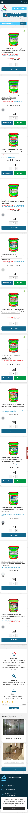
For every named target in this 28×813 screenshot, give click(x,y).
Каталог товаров (20, 8)
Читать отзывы (13, 708)
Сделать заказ (14, 69)
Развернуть (22, 23)
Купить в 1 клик (7, 122)
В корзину (19, 122)
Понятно (14, 808)
